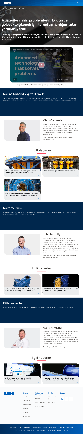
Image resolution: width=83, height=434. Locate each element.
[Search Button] (72, 3)
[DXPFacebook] (71, 399)
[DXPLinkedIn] (62, 399)
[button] (72, 2)
